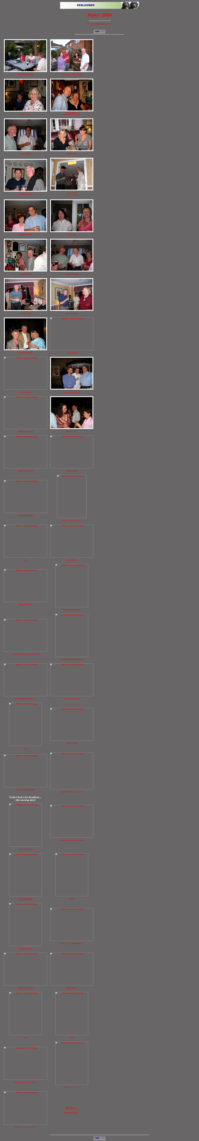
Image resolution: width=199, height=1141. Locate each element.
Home (97, 31)
